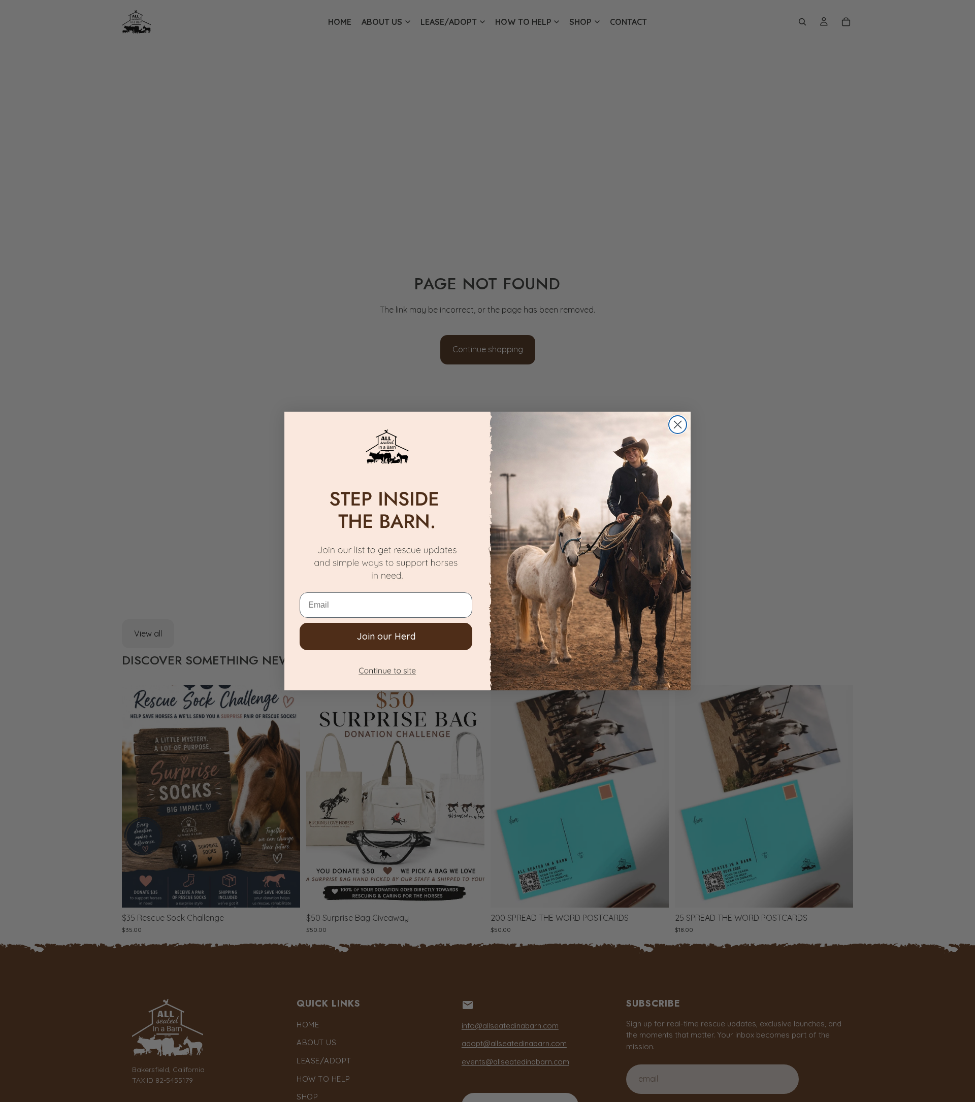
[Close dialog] (678, 424)
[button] (386, 672)
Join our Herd (386, 636)
